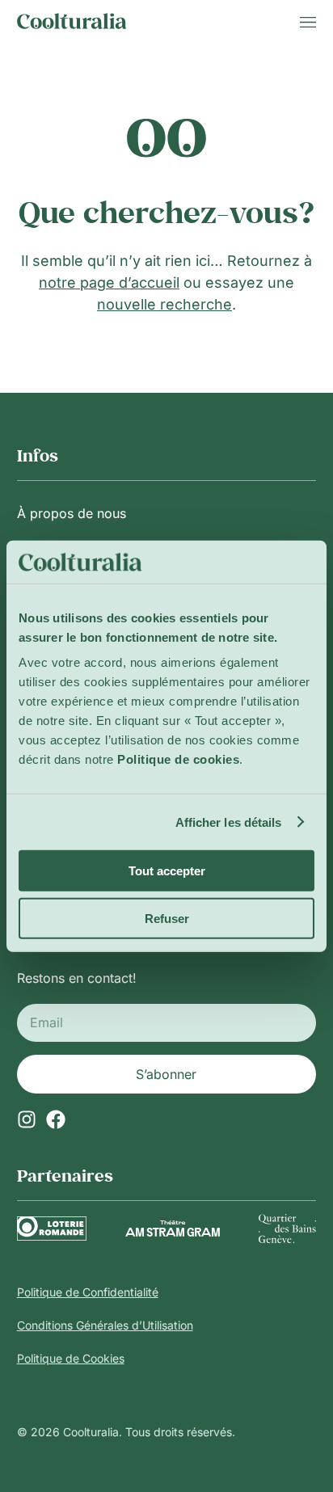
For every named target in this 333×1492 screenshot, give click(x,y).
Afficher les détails (228, 821)
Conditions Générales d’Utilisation (105, 1325)
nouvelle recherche (164, 304)
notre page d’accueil (109, 282)
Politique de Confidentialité (87, 1292)
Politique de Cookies (70, 1358)
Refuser (167, 918)
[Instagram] (26, 1119)
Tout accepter (167, 871)
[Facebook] (55, 1119)
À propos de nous (71, 513)
